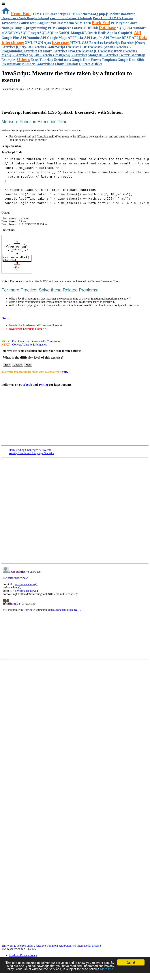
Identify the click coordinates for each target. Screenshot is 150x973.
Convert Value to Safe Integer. (29, 344)
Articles (96, 64)
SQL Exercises (101, 51)
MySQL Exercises (14, 55)
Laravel (77, 28)
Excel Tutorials (42, 60)
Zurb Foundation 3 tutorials (71, 18)
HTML (36, 14)
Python (124, 23)
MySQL (21, 33)
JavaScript (58, 14)
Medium (18, 364)
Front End (21, 13)
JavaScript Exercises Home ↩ (27, 328)
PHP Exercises (91, 47)
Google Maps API (60, 38)
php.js (103, 14)
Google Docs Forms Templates (94, 60)
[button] (75, 4)
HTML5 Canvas (120, 18)
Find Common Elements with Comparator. (36, 341)
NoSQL (64, 33)
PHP (114, 23)
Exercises (61, 42)
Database (107, 27)
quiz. (65, 371)
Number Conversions (38, 64)
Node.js (7, 28)
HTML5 (73, 14)
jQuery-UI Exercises (31, 47)
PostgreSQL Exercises (71, 55)
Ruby (17, 28)
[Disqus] (75, 611)
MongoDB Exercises (103, 55)
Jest (60, 23)
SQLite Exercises (41, 55)
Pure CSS (100, 18)
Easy (7, 364)
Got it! (131, 962)
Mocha (68, 23)
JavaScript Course (15, 23)
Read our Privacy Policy (23, 955)
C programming (34, 28)
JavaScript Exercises (119, 43)
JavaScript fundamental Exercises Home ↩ (35, 325)
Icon (33, 23)
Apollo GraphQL (120, 33)
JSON (38, 43)
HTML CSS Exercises (86, 43)
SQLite (52, 33)
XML (29, 43)
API (137, 32)
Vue (53, 23)
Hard (28, 364)
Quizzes (84, 64)
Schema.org (89, 14)
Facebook (25, 384)
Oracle (92, 33)
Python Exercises (115, 47)
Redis (102, 33)
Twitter (43, 384)
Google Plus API (13, 38)
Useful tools (62, 60)
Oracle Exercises (124, 51)
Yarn (87, 23)
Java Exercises (78, 51)
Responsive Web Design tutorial (25, 18)
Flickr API (82, 38)
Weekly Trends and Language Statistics (31, 453)
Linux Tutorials (66, 64)
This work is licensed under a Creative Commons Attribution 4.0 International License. (51, 945)
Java (134, 23)
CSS (46, 14)
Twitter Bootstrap (122, 14)
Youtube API (36, 38)
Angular (43, 23)
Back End (101, 22)
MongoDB (79, 33)
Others (23, 59)
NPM (79, 23)
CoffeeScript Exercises (62, 47)
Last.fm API (100, 38)
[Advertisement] (44, 98)
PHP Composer (59, 28)
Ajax (47, 43)
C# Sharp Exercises (52, 51)
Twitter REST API (124, 38)
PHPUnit (91, 28)
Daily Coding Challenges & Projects (30, 449)
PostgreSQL (37, 33)
